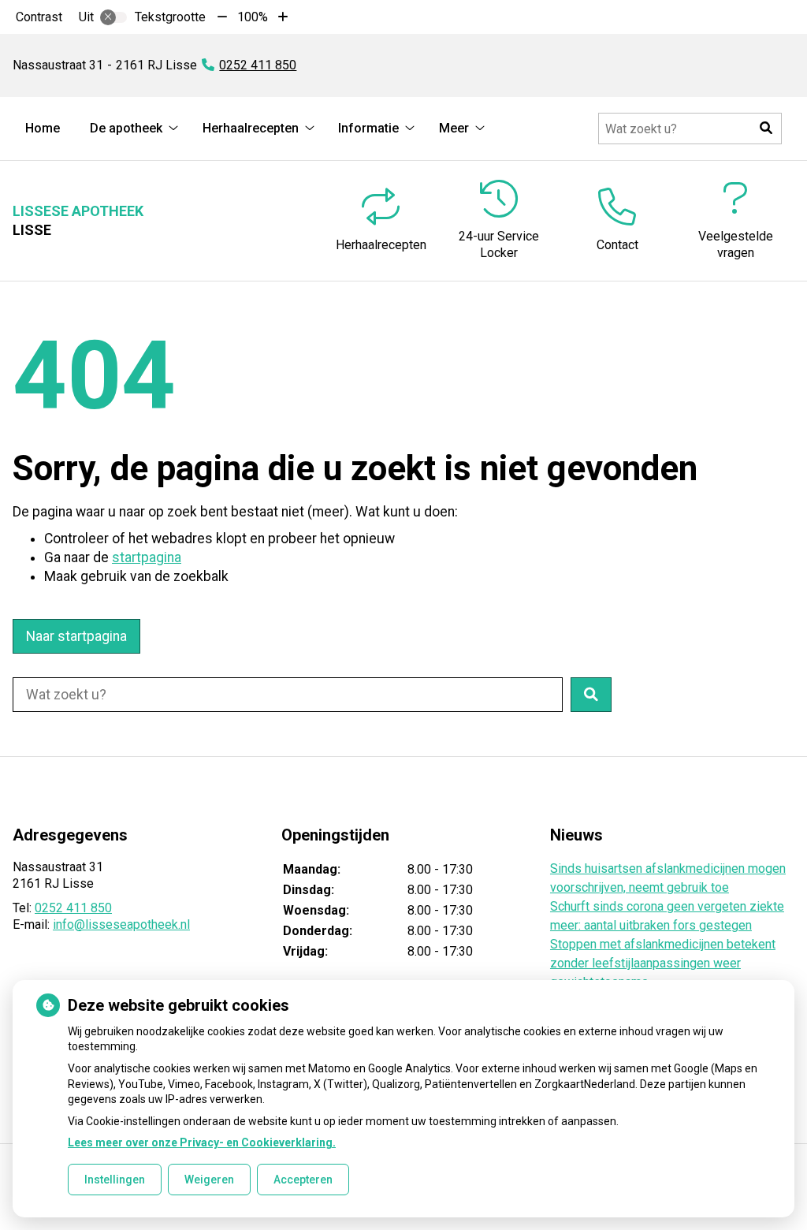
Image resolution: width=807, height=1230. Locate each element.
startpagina (146, 557)
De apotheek (126, 128)
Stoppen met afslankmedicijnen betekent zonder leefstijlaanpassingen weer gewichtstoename (662, 963)
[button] (766, 128)
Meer (454, 128)
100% (252, 16)
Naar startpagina (76, 636)
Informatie (368, 128)
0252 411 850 (73, 907)
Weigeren (209, 1179)
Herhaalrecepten (251, 128)
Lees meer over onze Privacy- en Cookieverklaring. (202, 1142)
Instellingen (114, 1179)
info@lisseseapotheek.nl (121, 924)
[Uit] (113, 17)
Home (42, 128)
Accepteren (303, 1179)
